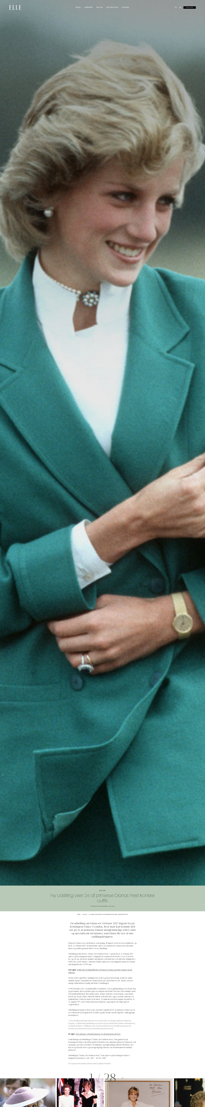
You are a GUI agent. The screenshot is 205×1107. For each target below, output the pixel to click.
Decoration (112, 7)
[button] (122, 1078)
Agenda (125, 7)
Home (78, 914)
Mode (78, 7)
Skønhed (88, 7)
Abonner (189, 7)
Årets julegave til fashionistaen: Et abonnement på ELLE (98, 1034)
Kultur (100, 7)
